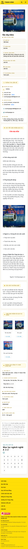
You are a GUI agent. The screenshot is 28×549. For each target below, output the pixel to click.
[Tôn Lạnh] (19, 325)
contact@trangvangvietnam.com (8, 545)
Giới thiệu (3, 481)
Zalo (13, 94)
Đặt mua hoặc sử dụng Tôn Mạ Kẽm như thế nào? (12, 298)
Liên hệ (3, 506)
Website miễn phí (5, 503)
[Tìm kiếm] (21, 2)
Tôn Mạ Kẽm (8, 333)
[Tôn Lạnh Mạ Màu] (8, 345)
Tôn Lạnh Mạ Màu (8, 353)
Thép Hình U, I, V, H (8, 384)
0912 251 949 (7, 92)
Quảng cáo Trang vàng (7, 499)
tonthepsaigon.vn (9, 112)
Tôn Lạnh (19, 333)
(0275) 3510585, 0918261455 (11, 102)
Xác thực (3, 487)
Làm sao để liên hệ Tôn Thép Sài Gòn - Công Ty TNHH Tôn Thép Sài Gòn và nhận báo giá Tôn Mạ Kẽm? (13, 291)
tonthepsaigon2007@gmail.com (12, 96)
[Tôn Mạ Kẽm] (8, 325)
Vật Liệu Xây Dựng (8, 387)
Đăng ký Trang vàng (6, 496)
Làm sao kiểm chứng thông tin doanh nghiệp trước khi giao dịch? (13, 304)
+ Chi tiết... (8, 336)
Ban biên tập (4, 484)
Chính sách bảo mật (6, 493)
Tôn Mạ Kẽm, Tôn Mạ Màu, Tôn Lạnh (12, 380)
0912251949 (7, 104)
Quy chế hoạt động (6, 490)
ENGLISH (3, 509)
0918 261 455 (7, 94)
